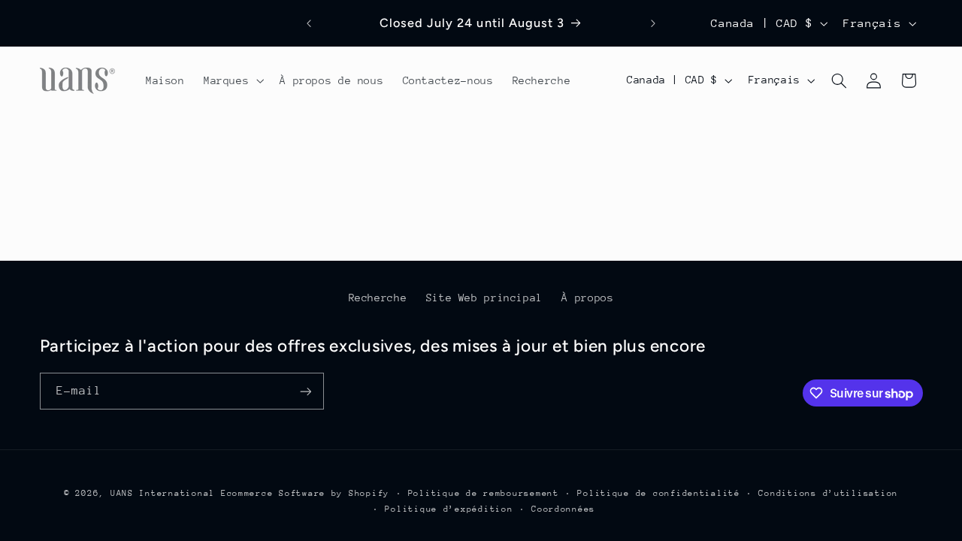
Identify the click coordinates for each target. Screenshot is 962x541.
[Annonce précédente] (308, 23)
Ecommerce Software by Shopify (305, 493)
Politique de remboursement (483, 493)
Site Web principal (484, 298)
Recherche (378, 298)
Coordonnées (563, 509)
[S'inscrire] (305, 391)
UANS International (162, 493)
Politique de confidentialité (658, 493)
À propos (587, 298)
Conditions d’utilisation (828, 493)
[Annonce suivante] (653, 23)
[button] (232, 80)
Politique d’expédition (449, 509)
